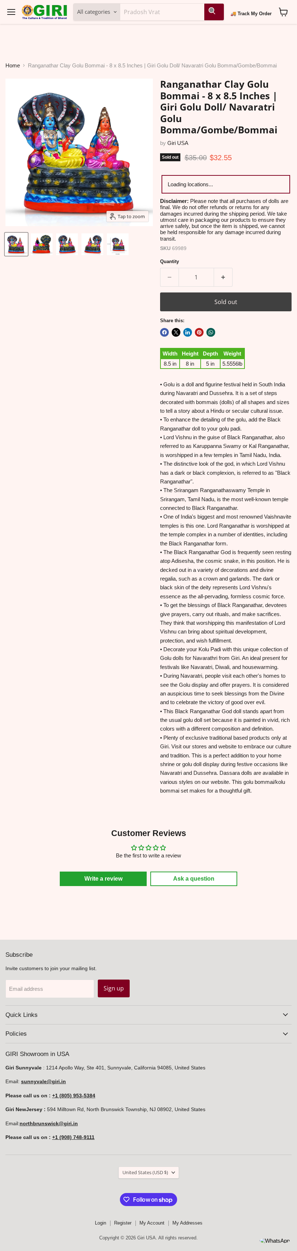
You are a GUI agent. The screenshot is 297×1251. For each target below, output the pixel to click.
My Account (151, 1223)
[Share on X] (176, 332)
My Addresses (187, 1223)
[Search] (214, 12)
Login (100, 1223)
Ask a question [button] (193, 879)
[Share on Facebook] (164, 332)
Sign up (114, 988)
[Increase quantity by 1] (223, 277)
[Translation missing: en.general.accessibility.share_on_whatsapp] (210, 332)
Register (122, 1223)
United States (145, 1172)
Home (12, 65)
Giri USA (177, 143)
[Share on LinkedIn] (187, 332)
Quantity (169, 261)
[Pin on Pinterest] (199, 332)
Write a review (103, 879)
